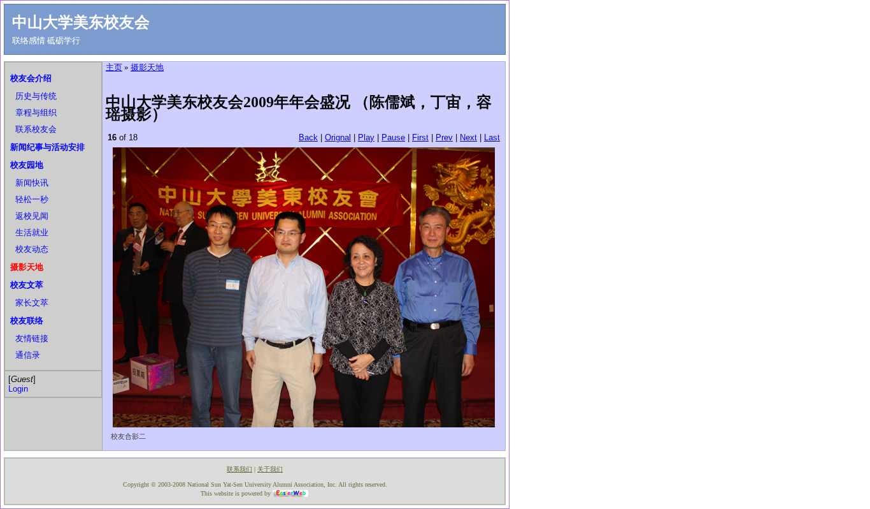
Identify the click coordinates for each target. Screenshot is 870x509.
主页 (114, 67)
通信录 (27, 355)
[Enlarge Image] (304, 424)
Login (18, 389)
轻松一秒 (31, 199)
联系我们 (239, 468)
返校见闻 (31, 216)
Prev (444, 137)
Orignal (338, 137)
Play (366, 137)
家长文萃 (31, 302)
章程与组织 (36, 112)
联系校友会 (36, 129)
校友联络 (26, 320)
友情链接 (31, 338)
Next (468, 137)
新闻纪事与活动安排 (47, 147)
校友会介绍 (31, 78)
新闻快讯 (31, 183)
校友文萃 (26, 285)
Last (492, 137)
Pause (393, 137)
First (420, 137)
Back (308, 137)
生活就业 (31, 232)
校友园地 (26, 165)
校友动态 (31, 249)
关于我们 (270, 468)
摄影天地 (26, 267)
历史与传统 (36, 96)
